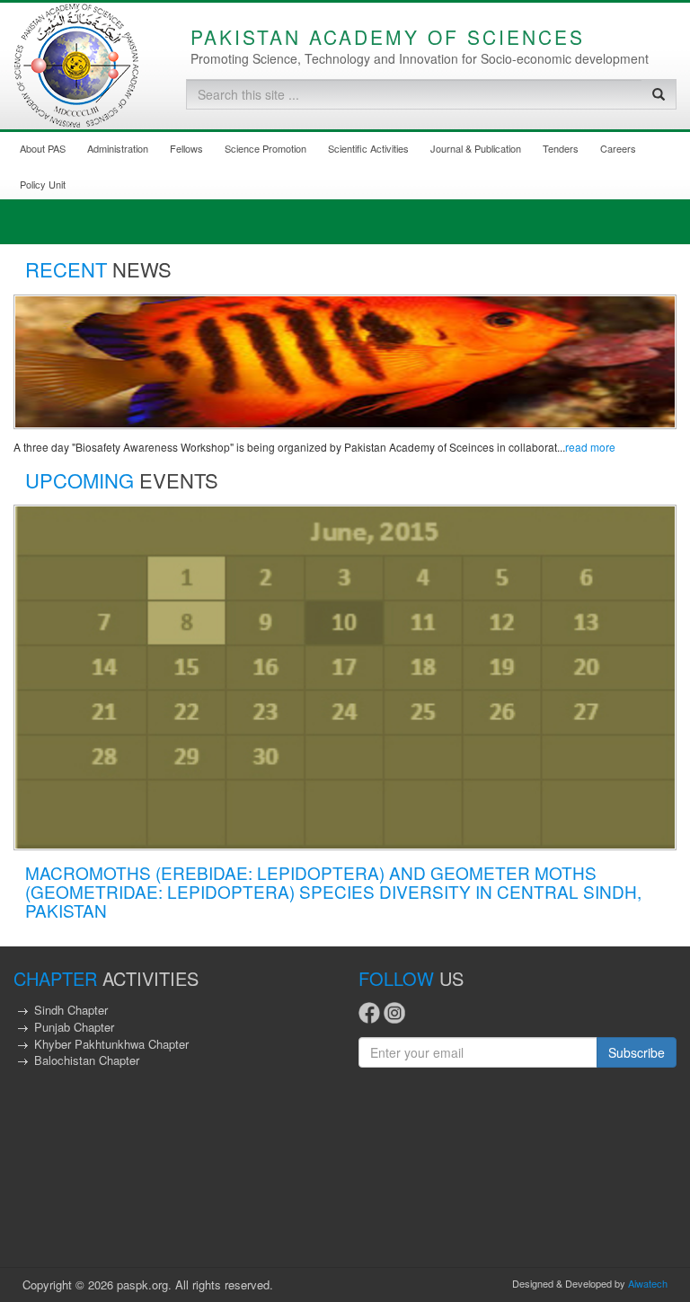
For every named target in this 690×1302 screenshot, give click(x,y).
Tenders (561, 148)
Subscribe (636, 1052)
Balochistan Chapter (86, 1060)
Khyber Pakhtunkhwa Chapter (111, 1043)
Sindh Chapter (71, 1009)
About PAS (43, 148)
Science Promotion (265, 148)
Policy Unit (43, 184)
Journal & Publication (475, 148)
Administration (117, 148)
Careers (618, 148)
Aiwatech (648, 1283)
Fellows (186, 148)
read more (590, 446)
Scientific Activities (368, 148)
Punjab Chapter (74, 1026)
